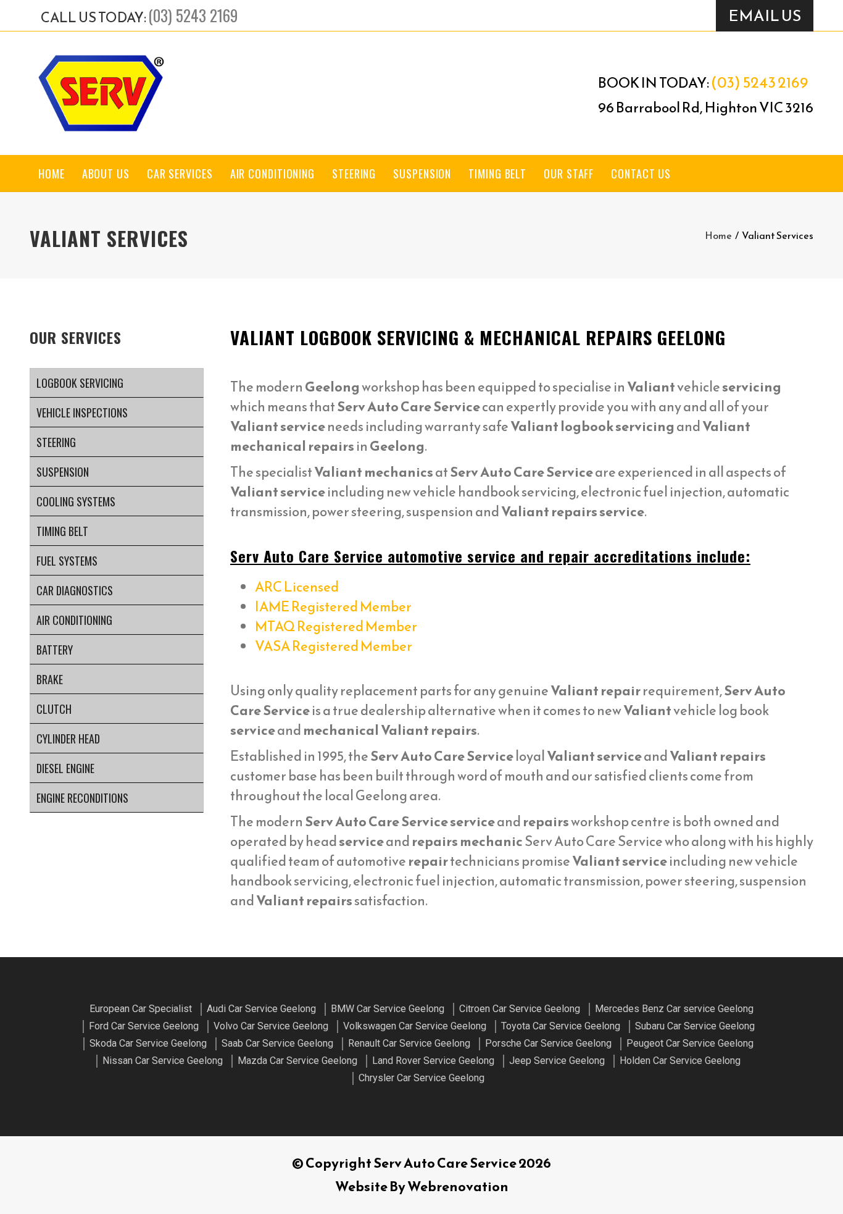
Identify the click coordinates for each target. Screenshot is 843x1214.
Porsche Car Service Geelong (548, 1043)
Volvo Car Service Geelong (271, 1026)
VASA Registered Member (333, 646)
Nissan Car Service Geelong (162, 1060)
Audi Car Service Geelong (261, 1009)
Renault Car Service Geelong (409, 1043)
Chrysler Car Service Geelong (421, 1078)
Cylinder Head (68, 738)
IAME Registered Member (333, 607)
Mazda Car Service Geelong (297, 1060)
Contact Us (641, 173)
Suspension (422, 173)
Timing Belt (497, 173)
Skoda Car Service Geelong (148, 1043)
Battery (54, 650)
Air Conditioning (272, 173)
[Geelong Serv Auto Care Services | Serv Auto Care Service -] (100, 93)
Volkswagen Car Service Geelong (414, 1026)
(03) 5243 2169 (193, 15)
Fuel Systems (67, 561)
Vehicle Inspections (82, 412)
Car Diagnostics (74, 590)
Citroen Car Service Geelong (519, 1009)
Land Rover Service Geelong (433, 1060)
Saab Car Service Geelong (277, 1043)
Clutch (54, 709)
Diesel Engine (65, 768)
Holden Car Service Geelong (680, 1060)
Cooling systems (75, 501)
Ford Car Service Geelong (144, 1026)
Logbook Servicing (79, 383)
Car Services (180, 173)
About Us (106, 173)
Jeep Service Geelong (557, 1060)
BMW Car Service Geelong (387, 1009)
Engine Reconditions (82, 798)
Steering (354, 173)
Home (51, 173)
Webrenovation (458, 1186)
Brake (49, 679)
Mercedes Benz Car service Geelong (674, 1009)
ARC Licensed (297, 587)
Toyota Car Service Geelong (560, 1026)
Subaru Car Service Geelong (695, 1026)
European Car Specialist (140, 1009)
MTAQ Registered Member (336, 626)
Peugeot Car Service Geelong (690, 1043)
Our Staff (569, 173)
